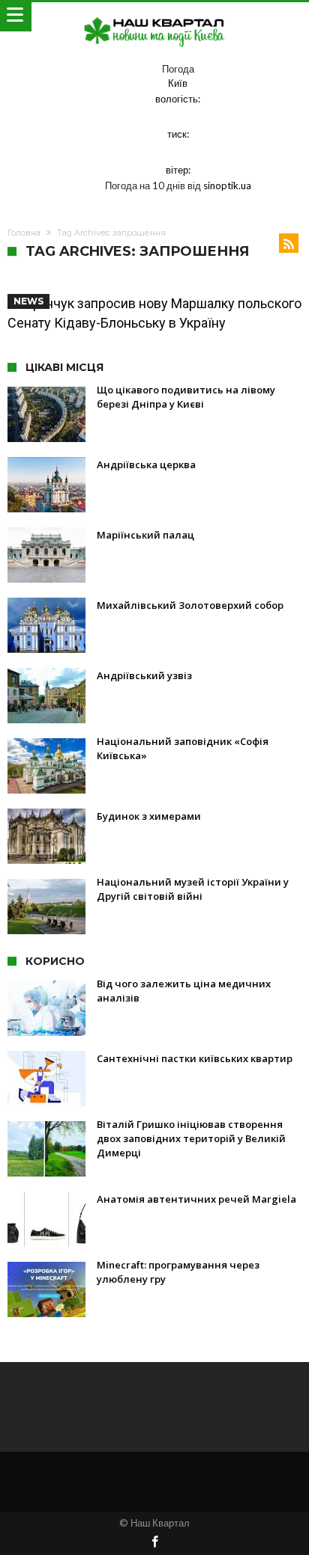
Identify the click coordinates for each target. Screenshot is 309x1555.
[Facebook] (154, 1542)
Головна (24, 232)
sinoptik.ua (227, 185)
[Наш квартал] (154, 17)
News (29, 301)
